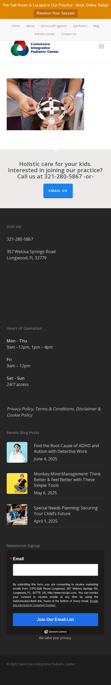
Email (18, 559)
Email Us (58, 191)
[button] (101, 46)
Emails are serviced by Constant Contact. (55, 603)
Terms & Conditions (54, 409)
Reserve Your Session (56, 13)
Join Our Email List (55, 619)
